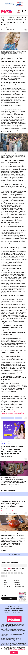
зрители (4, 418)
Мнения (5, 584)
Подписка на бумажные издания (14, 608)
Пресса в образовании (19, 586)
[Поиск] (22, 11)
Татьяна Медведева (6, 456)
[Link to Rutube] (2, 576)
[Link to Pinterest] (5, 576)
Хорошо (14, 652)
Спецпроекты (17, 584)
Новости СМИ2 (5, 443)
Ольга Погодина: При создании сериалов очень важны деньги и (13, 413)
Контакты (7, 612)
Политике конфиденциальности (17, 649)
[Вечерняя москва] (14, 619)
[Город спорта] (19, 11)
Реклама (16, 606)
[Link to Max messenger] (2, 573)
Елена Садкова (5, 27)
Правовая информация (17, 612)
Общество (15, 29)
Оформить (9, 598)
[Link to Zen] (12, 573)
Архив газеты (17, 582)
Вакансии (15, 610)
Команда (21, 610)
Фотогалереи (7, 586)
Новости (5, 580)
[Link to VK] (5, 573)
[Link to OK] (9, 573)
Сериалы (18, 418)
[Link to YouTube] (15, 573)
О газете (10, 606)
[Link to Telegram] (19, 573)
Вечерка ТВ (16, 580)
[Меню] (25, 11)
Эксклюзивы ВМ (9, 510)
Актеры (11, 418)
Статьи (5, 582)
